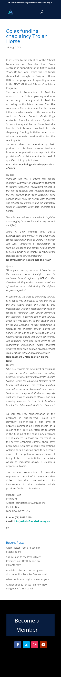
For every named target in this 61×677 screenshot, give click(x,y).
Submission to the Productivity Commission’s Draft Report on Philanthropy (23, 561)
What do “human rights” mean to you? (27, 579)
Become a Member (27, 625)
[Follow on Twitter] (26, 644)
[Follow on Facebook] (17, 644)
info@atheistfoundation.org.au (32, 521)
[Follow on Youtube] (43, 644)
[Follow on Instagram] (34, 644)
